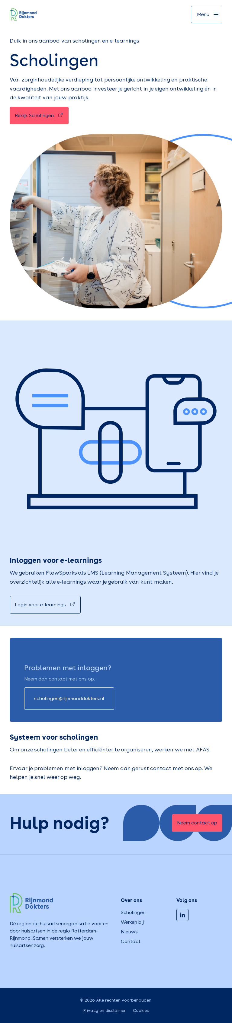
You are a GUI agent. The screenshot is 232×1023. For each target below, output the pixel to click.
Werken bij (132, 922)
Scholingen (133, 912)
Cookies (141, 1010)
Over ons (131, 900)
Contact (130, 941)
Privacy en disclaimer (104, 1010)
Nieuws (129, 932)
